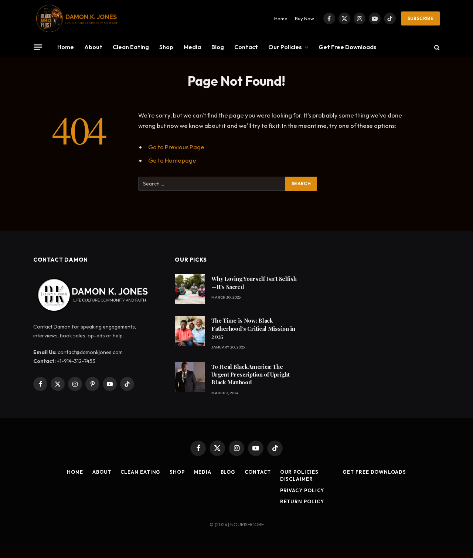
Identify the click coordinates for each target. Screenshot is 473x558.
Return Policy (302, 501)
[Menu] (38, 47)
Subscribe (420, 18)
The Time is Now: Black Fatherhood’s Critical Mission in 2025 (253, 328)
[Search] (436, 47)
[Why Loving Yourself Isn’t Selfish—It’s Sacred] (190, 289)
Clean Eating (131, 47)
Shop (166, 47)
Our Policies (285, 47)
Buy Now (304, 18)
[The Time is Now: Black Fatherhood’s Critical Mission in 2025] (190, 331)
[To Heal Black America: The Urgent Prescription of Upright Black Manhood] (190, 377)
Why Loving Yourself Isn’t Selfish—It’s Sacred (253, 282)
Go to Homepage (172, 160)
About (93, 47)
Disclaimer (296, 479)
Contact (246, 47)
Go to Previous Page (176, 147)
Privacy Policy (302, 490)
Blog (217, 47)
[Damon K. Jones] (77, 18)
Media (192, 47)
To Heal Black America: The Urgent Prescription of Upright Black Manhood (250, 374)
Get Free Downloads (348, 47)
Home (280, 18)
